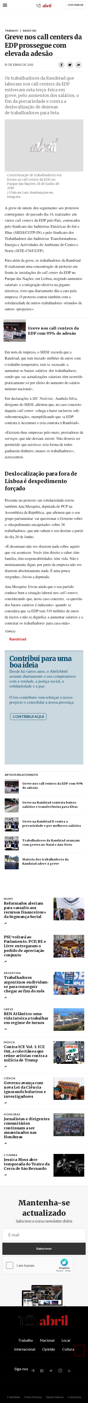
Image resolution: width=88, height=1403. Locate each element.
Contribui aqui (28, 716)
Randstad (17, 639)
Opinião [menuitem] (48, 1349)
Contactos (74, 1397)
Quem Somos (55, 1397)
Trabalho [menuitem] (25, 1340)
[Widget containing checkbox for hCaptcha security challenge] (37, 1265)
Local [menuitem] (65, 1340)
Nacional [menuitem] (47, 1340)
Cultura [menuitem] (68, 1349)
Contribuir (13, 1397)
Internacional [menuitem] (24, 1349)
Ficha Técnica (33, 1397)
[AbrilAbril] (44, 1326)
